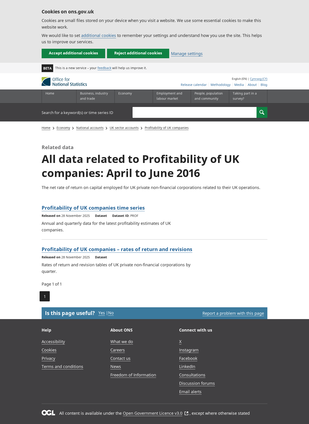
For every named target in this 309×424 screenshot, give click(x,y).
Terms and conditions (62, 366)
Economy (63, 128)
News (115, 366)
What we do (121, 341)
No (111, 312)
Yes (101, 312)
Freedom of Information (133, 375)
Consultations (192, 375)
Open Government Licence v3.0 (152, 413)
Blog (264, 84)
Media (239, 84)
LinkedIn (187, 366)
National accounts (90, 128)
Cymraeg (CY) (258, 79)
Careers (117, 350)
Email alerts (190, 391)
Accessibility (53, 341)
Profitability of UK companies (167, 128)
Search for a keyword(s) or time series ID (77, 112)
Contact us (120, 358)
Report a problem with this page (233, 313)
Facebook (188, 358)
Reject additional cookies (138, 53)
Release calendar (194, 84)
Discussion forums (197, 383)
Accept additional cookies (73, 53)
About (252, 84)
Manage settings (187, 53)
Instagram (189, 350)
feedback (104, 68)
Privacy (48, 358)
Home (49, 93)
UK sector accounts (124, 128)
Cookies (49, 350)
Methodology (221, 84)
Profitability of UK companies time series (93, 207)
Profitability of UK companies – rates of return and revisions (117, 249)
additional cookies (98, 35)
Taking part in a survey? (245, 95)
